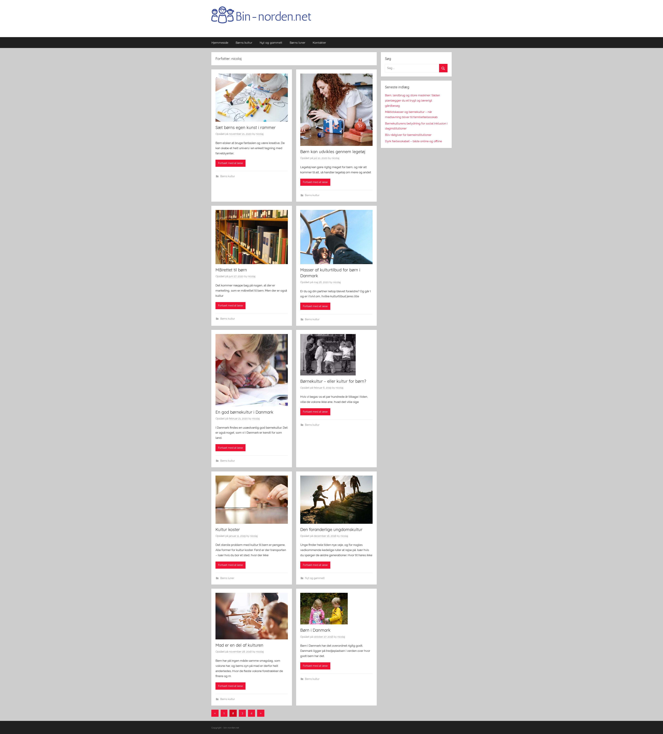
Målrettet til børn (231, 269)
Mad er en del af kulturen (239, 645)
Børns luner (297, 42)
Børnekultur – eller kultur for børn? (333, 381)
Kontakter (319, 42)
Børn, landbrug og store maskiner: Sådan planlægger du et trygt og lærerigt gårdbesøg (412, 100)
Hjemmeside (220, 42)
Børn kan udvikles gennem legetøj (332, 151)
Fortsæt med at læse (230, 163)
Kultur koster (227, 529)
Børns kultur (244, 42)
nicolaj (259, 134)
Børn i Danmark (315, 630)
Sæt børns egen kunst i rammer (245, 127)
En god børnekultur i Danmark (244, 412)
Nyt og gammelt (271, 42)
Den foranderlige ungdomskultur (331, 529)
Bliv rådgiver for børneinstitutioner (408, 135)
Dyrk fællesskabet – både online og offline (413, 141)
